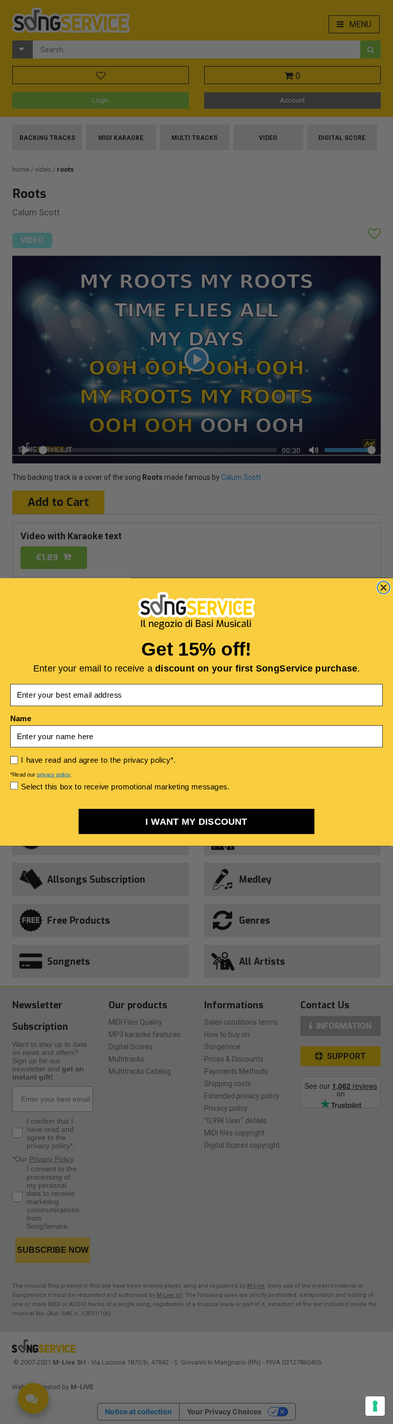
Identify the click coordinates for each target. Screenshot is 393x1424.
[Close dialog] (383, 587)
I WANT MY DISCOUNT (196, 821)
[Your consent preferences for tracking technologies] (375, 1406)
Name (20, 718)
